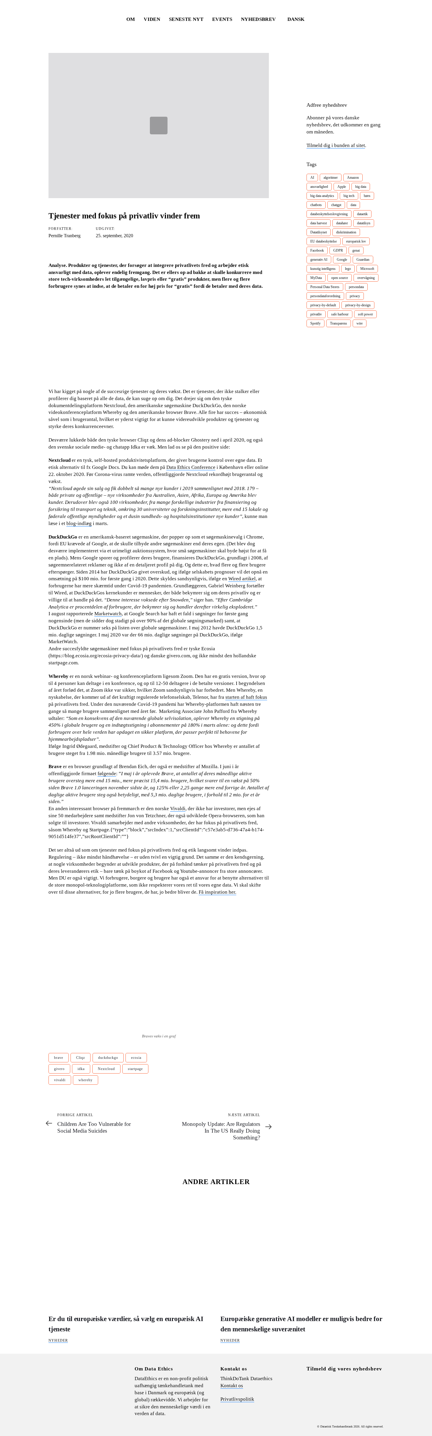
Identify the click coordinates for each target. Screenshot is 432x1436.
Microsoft (367, 269)
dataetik (362, 214)
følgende (107, 773)
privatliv (316, 314)
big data (360, 187)
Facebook (317, 250)
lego (348, 269)
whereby (85, 1080)
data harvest (318, 223)
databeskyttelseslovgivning (329, 214)
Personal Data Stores (324, 287)
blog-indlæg (79, 523)
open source (339, 278)
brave (58, 1058)
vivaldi (60, 1080)
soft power (365, 314)
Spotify (315, 323)
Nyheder (58, 1340)
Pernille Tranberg (64, 235)
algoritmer (331, 177)
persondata (356, 287)
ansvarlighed (319, 187)
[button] (298, 19)
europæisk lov (356, 241)
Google (342, 260)
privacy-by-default (323, 305)
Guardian (362, 260)
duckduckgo (108, 1058)
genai (356, 250)
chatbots (316, 205)
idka (81, 1069)
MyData (316, 278)
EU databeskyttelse (323, 241)
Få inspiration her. (217, 892)
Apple (341, 187)
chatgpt (336, 205)
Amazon (353, 177)
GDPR (338, 250)
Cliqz (80, 1058)
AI (312, 177)
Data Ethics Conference (190, 467)
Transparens (338, 323)
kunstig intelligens (323, 269)
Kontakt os (231, 1385)
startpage (135, 1069)
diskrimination (346, 232)
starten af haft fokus (246, 697)
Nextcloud (106, 1069)
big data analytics (322, 196)
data (353, 205)
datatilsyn (363, 223)
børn (367, 196)
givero (59, 1069)
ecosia (136, 1058)
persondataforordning (325, 296)
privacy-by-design (358, 305)
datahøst (342, 223)
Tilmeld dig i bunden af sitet (336, 145)
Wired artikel (242, 578)
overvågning (366, 278)
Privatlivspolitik (237, 1399)
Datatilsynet (318, 232)
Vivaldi (177, 808)
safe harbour (340, 314)
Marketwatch (108, 613)
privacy (355, 296)
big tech (349, 196)
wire (359, 323)
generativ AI (318, 260)
